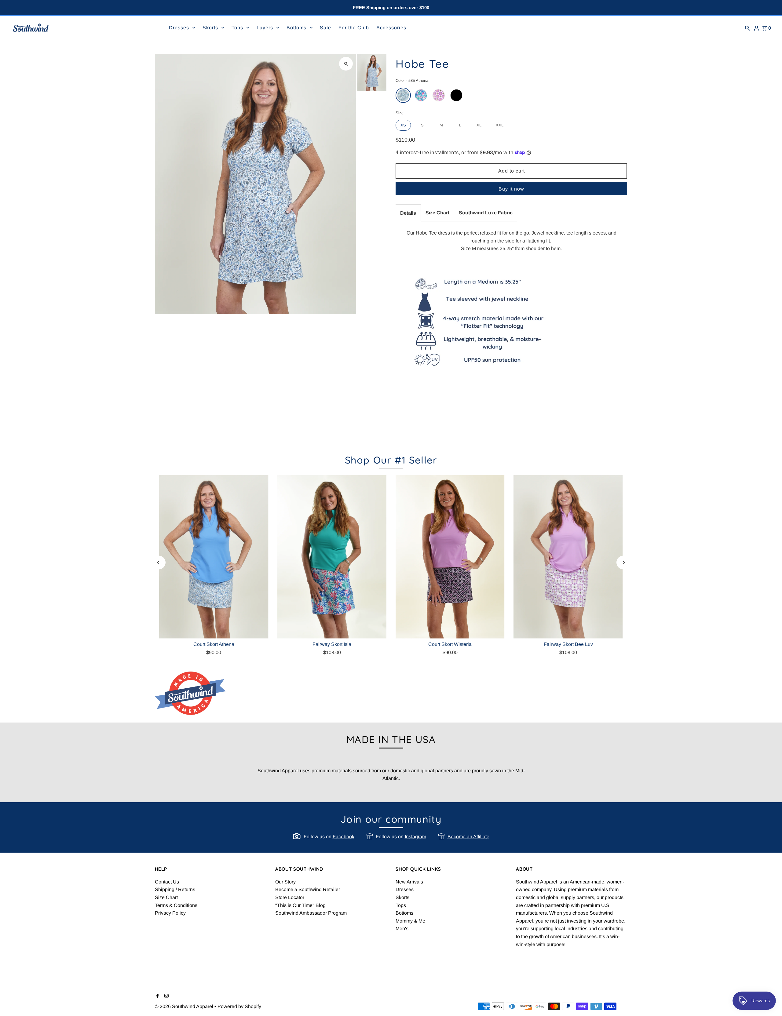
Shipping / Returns (175, 889)
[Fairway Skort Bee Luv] (568, 557)
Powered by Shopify (239, 1006)
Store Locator (289, 897)
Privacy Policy (170, 913)
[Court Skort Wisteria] (450, 557)
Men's (402, 928)
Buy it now (511, 188)
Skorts (402, 897)
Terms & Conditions (176, 905)
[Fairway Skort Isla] (331, 557)
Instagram (415, 836)
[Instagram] (166, 996)
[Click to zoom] (346, 64)
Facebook (343, 836)
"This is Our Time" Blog (300, 905)
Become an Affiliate (468, 836)
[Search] (747, 28)
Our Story (285, 881)
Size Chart (437, 212)
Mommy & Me (410, 920)
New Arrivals (409, 881)
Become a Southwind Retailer (307, 889)
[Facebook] (157, 996)
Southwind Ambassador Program (311, 913)
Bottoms (404, 913)
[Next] (623, 563)
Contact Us (167, 881)
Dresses (405, 889)
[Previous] (159, 563)
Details (408, 213)
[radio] (403, 95)
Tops (401, 905)
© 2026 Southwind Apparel (184, 1006)
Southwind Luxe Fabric (486, 212)
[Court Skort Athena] (214, 557)
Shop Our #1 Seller (391, 460)
